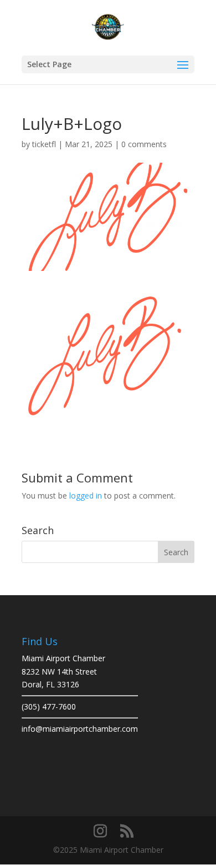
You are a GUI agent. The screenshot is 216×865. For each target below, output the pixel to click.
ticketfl (44, 144)
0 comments (144, 144)
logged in (85, 495)
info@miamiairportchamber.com (80, 728)
